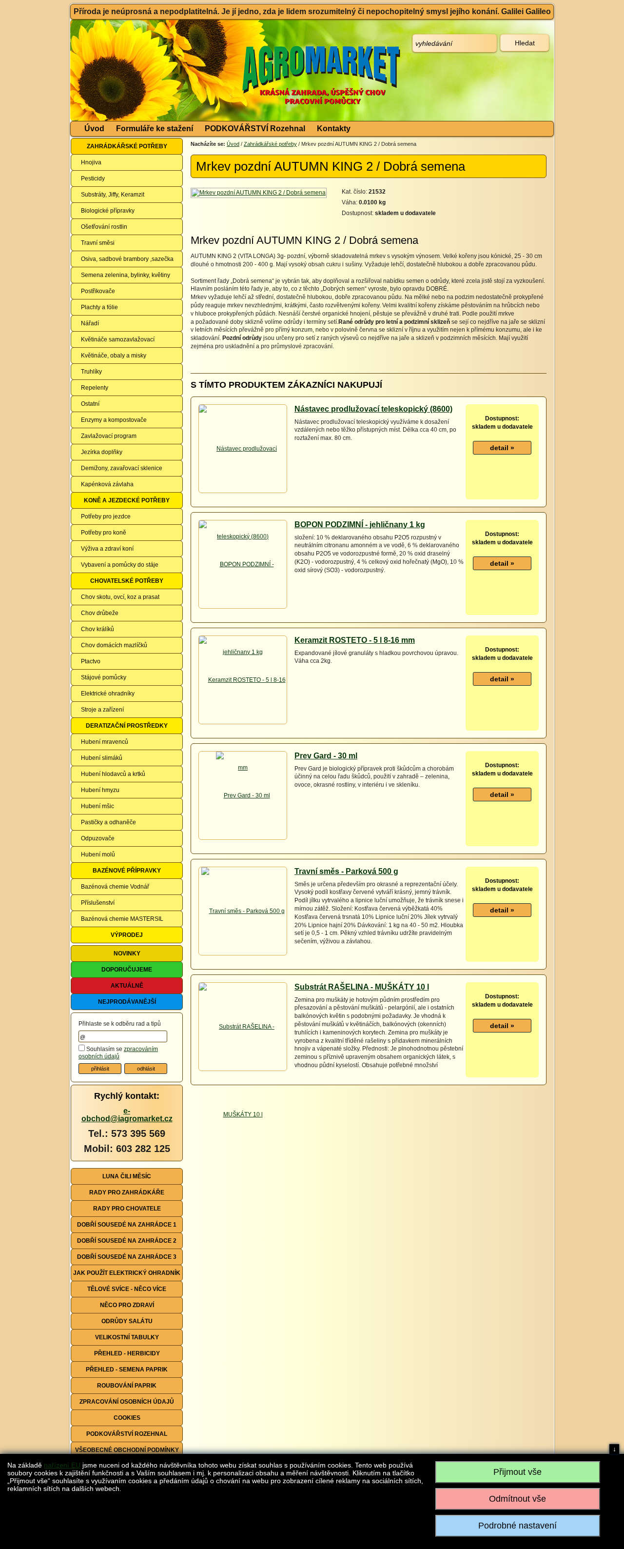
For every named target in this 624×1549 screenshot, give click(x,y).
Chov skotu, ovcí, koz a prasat (120, 597)
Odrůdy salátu (127, 1321)
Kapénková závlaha (107, 484)
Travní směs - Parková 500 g (346, 871)
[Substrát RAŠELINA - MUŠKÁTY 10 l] (243, 1070)
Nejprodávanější (127, 1001)
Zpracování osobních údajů (126, 1401)
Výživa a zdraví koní (107, 548)
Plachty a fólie (99, 307)
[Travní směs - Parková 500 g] (243, 911)
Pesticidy (93, 178)
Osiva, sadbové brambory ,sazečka (127, 259)
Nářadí (90, 323)
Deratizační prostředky (127, 725)
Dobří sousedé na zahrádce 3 (126, 1256)
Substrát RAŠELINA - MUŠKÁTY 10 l (361, 987)
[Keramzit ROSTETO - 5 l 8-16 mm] (243, 723)
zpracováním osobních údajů (118, 1053)
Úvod (94, 128)
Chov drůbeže (99, 613)
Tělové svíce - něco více (126, 1289)
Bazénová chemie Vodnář (115, 886)
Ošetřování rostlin (104, 226)
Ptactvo (90, 661)
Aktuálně (127, 985)
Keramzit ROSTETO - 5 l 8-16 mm (354, 640)
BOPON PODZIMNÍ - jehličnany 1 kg (359, 524)
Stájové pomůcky (103, 677)
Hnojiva (91, 162)
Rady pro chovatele (127, 1208)
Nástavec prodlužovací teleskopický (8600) (373, 409)
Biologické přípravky (108, 210)
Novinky (127, 953)
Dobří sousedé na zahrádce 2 (126, 1240)
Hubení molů (98, 854)
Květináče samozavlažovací (118, 339)
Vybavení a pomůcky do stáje (119, 564)
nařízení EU (62, 1465)
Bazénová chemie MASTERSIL (122, 918)
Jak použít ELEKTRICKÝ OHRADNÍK (126, 1273)
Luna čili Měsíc (126, 1176)
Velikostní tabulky (127, 1337)
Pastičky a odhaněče (108, 822)
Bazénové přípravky (127, 870)
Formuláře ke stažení (154, 128)
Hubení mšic (97, 806)
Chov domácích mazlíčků (114, 645)
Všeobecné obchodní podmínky (127, 1450)
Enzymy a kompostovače (114, 420)
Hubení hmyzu (100, 790)
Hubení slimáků (101, 758)
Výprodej (127, 935)
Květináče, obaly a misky (113, 355)
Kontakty (334, 128)
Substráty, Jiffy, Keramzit (112, 194)
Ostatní (90, 403)
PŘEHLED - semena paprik (127, 1369)
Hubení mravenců (104, 741)
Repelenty (94, 387)
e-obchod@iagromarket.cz (127, 1115)
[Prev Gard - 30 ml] (243, 795)
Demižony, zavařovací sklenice (121, 468)
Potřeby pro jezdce (106, 516)
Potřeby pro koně (103, 532)
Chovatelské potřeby (126, 580)
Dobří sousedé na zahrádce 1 (126, 1224)
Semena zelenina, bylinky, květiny (125, 275)
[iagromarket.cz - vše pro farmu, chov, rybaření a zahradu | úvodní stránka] (216, 70)
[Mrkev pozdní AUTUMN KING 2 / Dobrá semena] (259, 192)
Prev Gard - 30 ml (325, 756)
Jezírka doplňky (101, 452)
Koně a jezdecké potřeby (127, 500)
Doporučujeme (126, 969)
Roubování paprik (126, 1385)
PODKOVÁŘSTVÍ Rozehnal (255, 128)
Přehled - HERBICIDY (127, 1353)
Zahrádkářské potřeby (127, 146)
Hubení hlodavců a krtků (113, 774)
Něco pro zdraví (127, 1305)
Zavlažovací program (108, 436)
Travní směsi (98, 242)
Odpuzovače (98, 838)
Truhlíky (91, 371)
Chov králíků (97, 629)
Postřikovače (98, 291)
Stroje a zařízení (102, 709)
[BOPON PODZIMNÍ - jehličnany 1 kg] (243, 607)
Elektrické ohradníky (108, 693)
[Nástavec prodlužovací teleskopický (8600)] (243, 492)
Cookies (127, 1417)
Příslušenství (98, 902)
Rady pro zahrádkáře (126, 1192)
